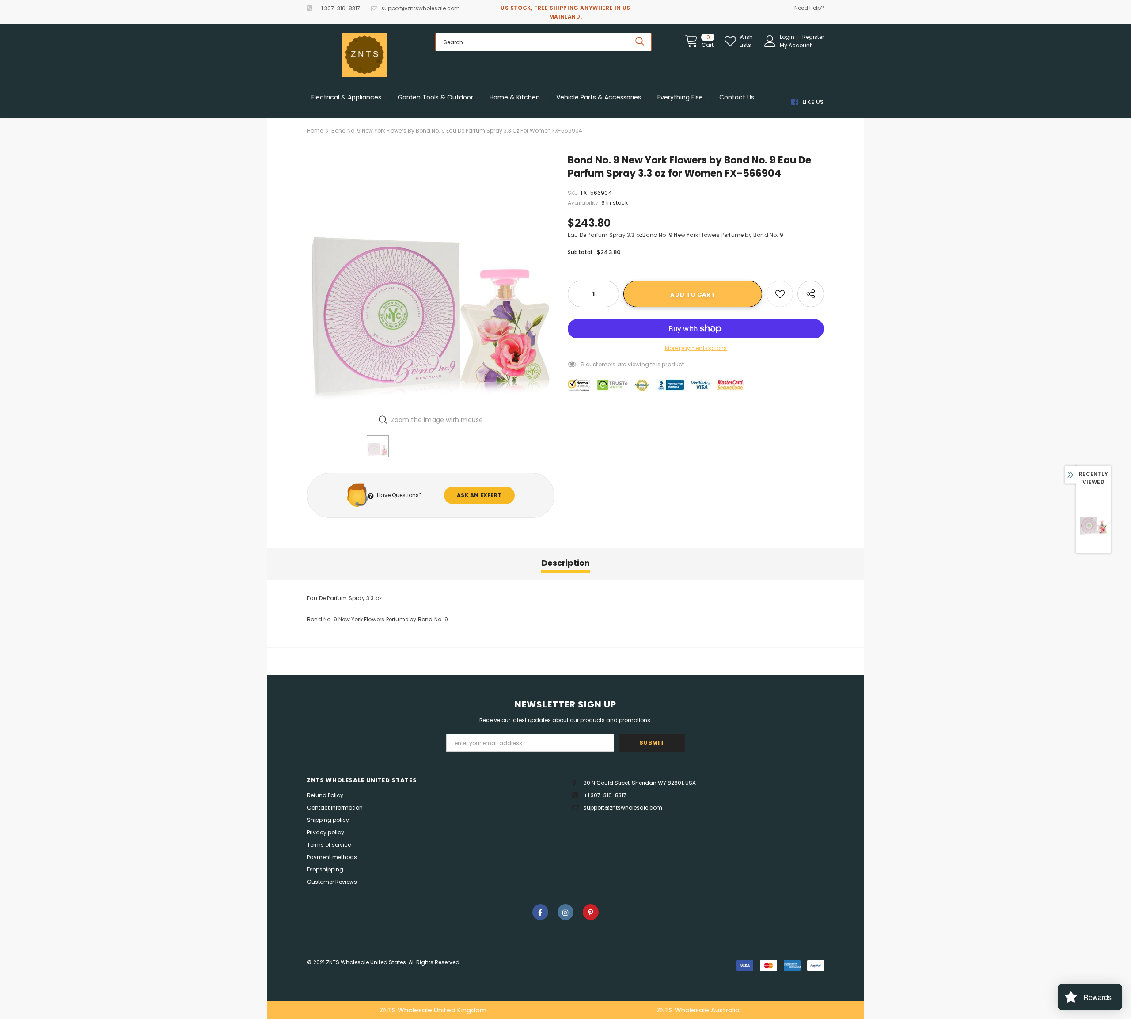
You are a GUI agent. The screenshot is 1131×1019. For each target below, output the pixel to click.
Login (788, 37)
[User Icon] (770, 41)
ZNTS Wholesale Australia (698, 1010)
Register (813, 37)
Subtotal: (581, 252)
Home (315, 130)
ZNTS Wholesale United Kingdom (433, 1010)
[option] (430, 280)
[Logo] (364, 55)
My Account (796, 45)
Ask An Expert (479, 495)
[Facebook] (540, 912)
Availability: (584, 202)
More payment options (696, 348)
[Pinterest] (591, 912)
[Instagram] (565, 912)
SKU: (574, 193)
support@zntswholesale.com (420, 8)
